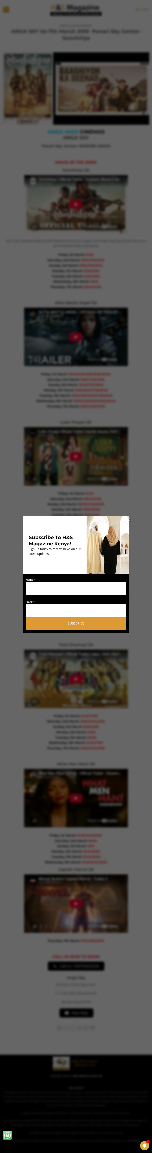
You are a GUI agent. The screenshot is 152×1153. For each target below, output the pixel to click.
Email (29, 602)
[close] (128, 520)
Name (29, 579)
